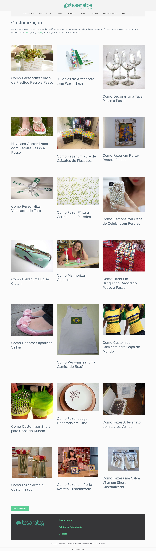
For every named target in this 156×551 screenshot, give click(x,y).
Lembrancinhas (110, 14)
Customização (45, 14)
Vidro (83, 14)
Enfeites (71, 14)
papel (39, 32)
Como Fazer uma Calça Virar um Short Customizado (121, 482)
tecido (27, 32)
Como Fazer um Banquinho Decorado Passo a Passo (120, 283)
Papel (60, 14)
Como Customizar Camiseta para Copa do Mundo (121, 347)
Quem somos (65, 520)
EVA (123, 14)
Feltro (95, 14)
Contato (63, 534)
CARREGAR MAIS (19, 508)
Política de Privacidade (70, 527)
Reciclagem (29, 14)
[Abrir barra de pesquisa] (131, 13)
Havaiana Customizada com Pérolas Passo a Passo (29, 148)
